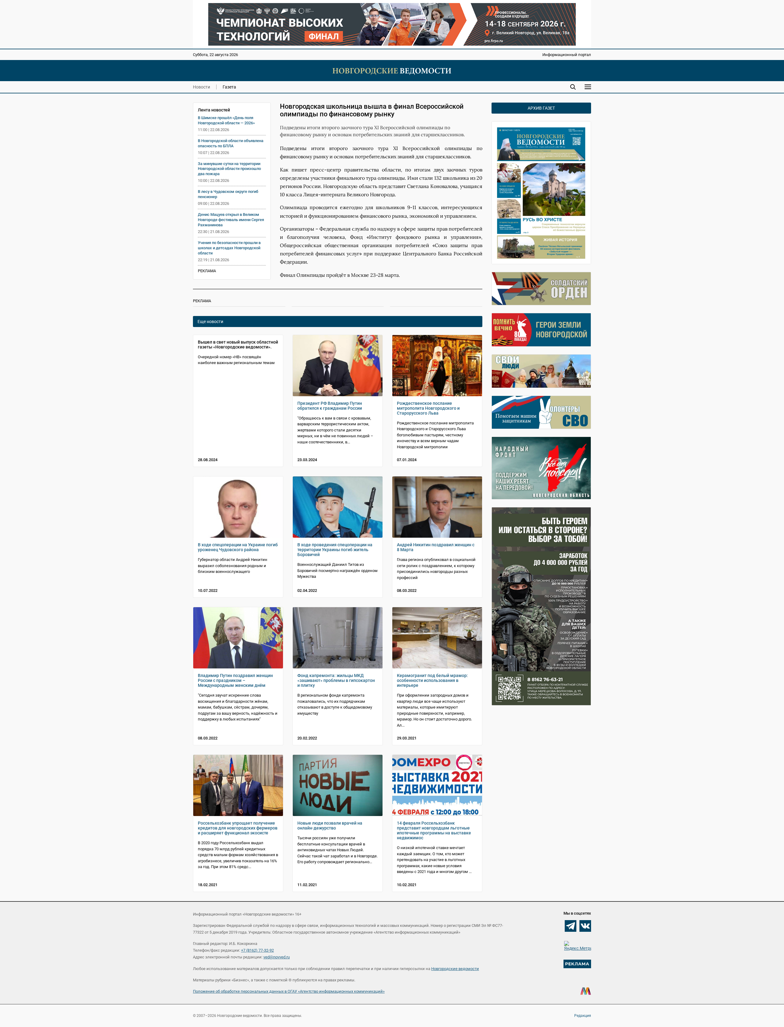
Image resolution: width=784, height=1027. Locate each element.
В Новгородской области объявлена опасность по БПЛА (230, 143)
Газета (229, 87)
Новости (201, 87)
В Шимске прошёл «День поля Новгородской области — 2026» (226, 120)
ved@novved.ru (276, 957)
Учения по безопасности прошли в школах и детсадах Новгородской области (229, 247)
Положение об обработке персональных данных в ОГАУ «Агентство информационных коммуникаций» (289, 991)
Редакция (582, 1016)
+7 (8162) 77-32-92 (257, 950)
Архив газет (541, 108)
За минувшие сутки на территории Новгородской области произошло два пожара (229, 168)
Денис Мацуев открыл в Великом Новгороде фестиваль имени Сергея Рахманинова (231, 219)
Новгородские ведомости (455, 968)
